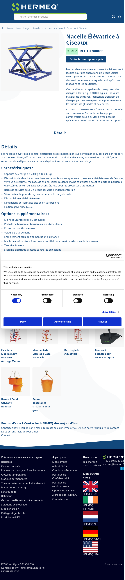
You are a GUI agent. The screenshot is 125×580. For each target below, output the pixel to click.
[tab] (60, 133)
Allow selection (62, 321)
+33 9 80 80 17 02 (114, 460)
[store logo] (35, 7)
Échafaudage (8, 491)
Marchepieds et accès (44, 28)
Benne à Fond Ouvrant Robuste (9, 403)
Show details (109, 312)
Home (2, 28)
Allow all (102, 321)
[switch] (47, 300)
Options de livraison (63, 490)
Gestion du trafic (11, 466)
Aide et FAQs (59, 466)
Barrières (6, 461)
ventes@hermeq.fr (114, 464)
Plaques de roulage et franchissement (23, 470)
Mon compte (59, 461)
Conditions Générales (64, 470)
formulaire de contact (106, 428)
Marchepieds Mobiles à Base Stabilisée (41, 353)
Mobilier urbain (10, 509)
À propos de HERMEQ (64, 494)
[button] (30, 62)
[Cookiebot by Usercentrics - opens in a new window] (108, 256)
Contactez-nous (61, 499)
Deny (23, 321)
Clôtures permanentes (14, 479)
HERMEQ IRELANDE (88, 507)
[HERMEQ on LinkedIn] (122, 468)
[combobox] (50, 16)
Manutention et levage (18, 28)
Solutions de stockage (14, 504)
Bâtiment (6, 496)
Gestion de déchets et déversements (22, 500)
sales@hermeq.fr (64, 428)
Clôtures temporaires (13, 474)
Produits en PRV (10, 517)
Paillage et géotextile (13, 513)
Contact (5, 435)
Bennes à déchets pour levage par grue (104, 353)
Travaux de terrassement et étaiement (23, 483)
